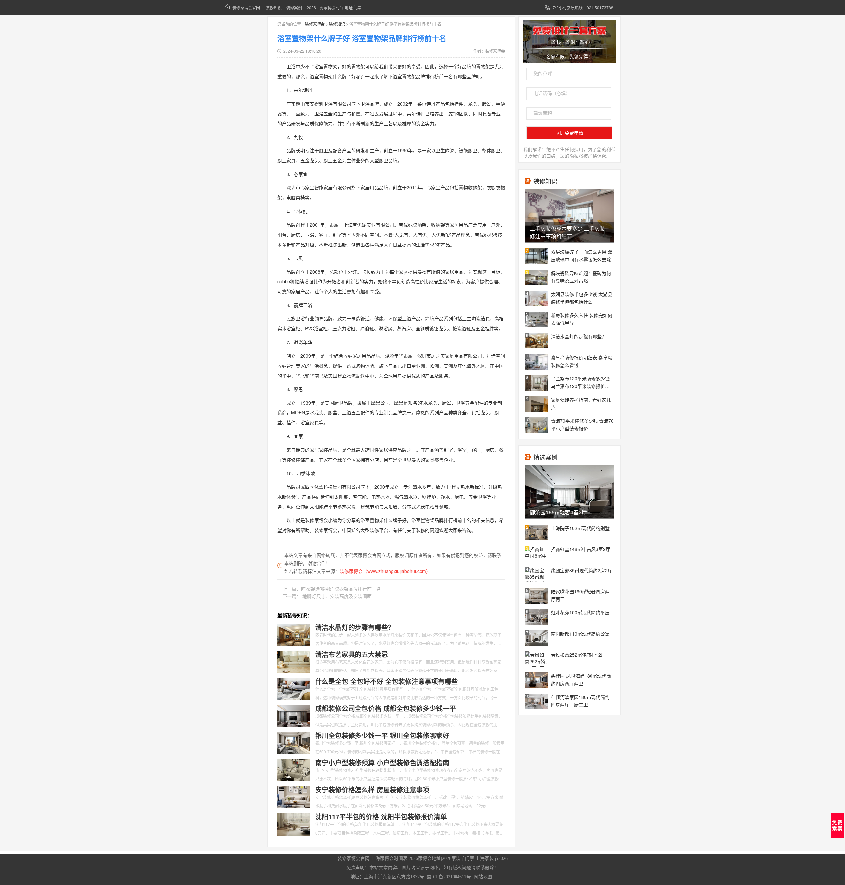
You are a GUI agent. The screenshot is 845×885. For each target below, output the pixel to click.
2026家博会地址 (425, 858)
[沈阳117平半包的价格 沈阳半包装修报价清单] (293, 823)
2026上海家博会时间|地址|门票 (334, 7)
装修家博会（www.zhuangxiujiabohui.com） (385, 571)
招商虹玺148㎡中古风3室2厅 (580, 549)
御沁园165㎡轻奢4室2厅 (558, 512)
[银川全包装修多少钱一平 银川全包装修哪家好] (293, 742)
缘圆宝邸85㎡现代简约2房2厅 (581, 570)
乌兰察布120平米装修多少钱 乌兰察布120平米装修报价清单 (580, 382)
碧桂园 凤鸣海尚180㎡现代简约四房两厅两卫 (581, 679)
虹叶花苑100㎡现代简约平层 (580, 612)
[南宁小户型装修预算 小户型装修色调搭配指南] (293, 769)
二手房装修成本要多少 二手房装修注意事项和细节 (567, 232)
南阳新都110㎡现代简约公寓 (580, 633)
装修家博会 (315, 24)
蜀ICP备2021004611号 (449, 876)
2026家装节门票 (458, 858)
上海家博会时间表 (389, 858)
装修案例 (294, 7)
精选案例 (545, 457)
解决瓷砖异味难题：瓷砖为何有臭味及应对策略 (581, 277)
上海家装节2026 (491, 858)
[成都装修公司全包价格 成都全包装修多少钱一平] (293, 715)
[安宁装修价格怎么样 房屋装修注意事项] (293, 796)
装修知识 (274, 7)
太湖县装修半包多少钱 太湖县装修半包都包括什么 (581, 298)
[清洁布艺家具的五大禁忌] (293, 661)
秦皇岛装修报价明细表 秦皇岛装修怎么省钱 (581, 361)
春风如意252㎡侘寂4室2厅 (578, 654)
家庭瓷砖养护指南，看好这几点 (581, 403)
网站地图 (483, 876)
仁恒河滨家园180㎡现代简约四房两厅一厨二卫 (580, 701)
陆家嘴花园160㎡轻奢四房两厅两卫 (580, 595)
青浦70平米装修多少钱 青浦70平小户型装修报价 (582, 424)
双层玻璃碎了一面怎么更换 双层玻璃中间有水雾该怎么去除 (581, 255)
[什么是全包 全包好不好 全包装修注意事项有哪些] (293, 688)
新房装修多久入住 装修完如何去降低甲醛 (581, 319)
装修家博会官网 (246, 7)
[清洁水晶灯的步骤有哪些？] (293, 634)
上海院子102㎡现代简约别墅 (580, 528)
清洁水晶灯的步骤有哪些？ (578, 336)
